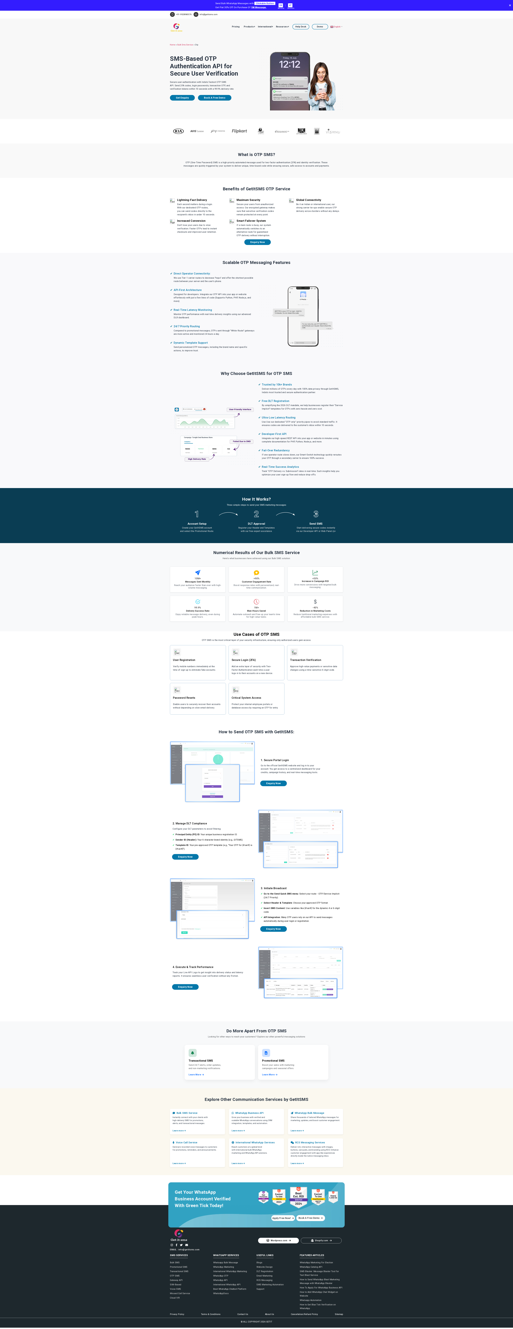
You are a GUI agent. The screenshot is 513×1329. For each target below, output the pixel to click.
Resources (282, 26)
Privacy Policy (177, 1314)
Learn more (178, 1131)
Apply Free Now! (281, 1218)
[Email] (186, 1245)
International (265, 26)
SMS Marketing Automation (270, 1284)
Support (260, 1289)
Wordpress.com (279, 1240)
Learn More (195, 1075)
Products (249, 26)
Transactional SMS (179, 1271)
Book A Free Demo (214, 97)
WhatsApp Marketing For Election (316, 1262)
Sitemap (339, 1314)
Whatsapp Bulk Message (225, 1262)
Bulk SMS (175, 1262)
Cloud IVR (175, 1298)
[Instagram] (171, 1245)
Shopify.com (321, 1240)
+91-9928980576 (184, 14)
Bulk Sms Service (185, 45)
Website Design (264, 1267)
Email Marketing (264, 1276)
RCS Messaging (264, 1280)
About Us (269, 1314)
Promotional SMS (178, 1267)
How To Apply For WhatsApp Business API (321, 1287)
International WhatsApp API (227, 1284)
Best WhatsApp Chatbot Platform (229, 1289)
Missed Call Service (180, 1293)
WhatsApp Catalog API (311, 1267)
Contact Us (242, 1314)
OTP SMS (175, 1276)
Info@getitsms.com (209, 14)
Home (172, 45)
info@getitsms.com (189, 1249)
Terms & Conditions (211, 1314)
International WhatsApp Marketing (230, 1271)
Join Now (247, 719)
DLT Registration (264, 1271)
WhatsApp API (220, 1280)
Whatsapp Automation (311, 1300)
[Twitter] (181, 1245)
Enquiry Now (257, 242)
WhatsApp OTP (220, 1276)
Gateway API (176, 1280)
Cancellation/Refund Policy (304, 1314)
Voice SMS (175, 1289)
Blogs (259, 1262)
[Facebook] (176, 1245)
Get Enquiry (182, 97)
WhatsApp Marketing (223, 1267)
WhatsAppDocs (221, 1293)
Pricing (236, 26)
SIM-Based (175, 1284)
